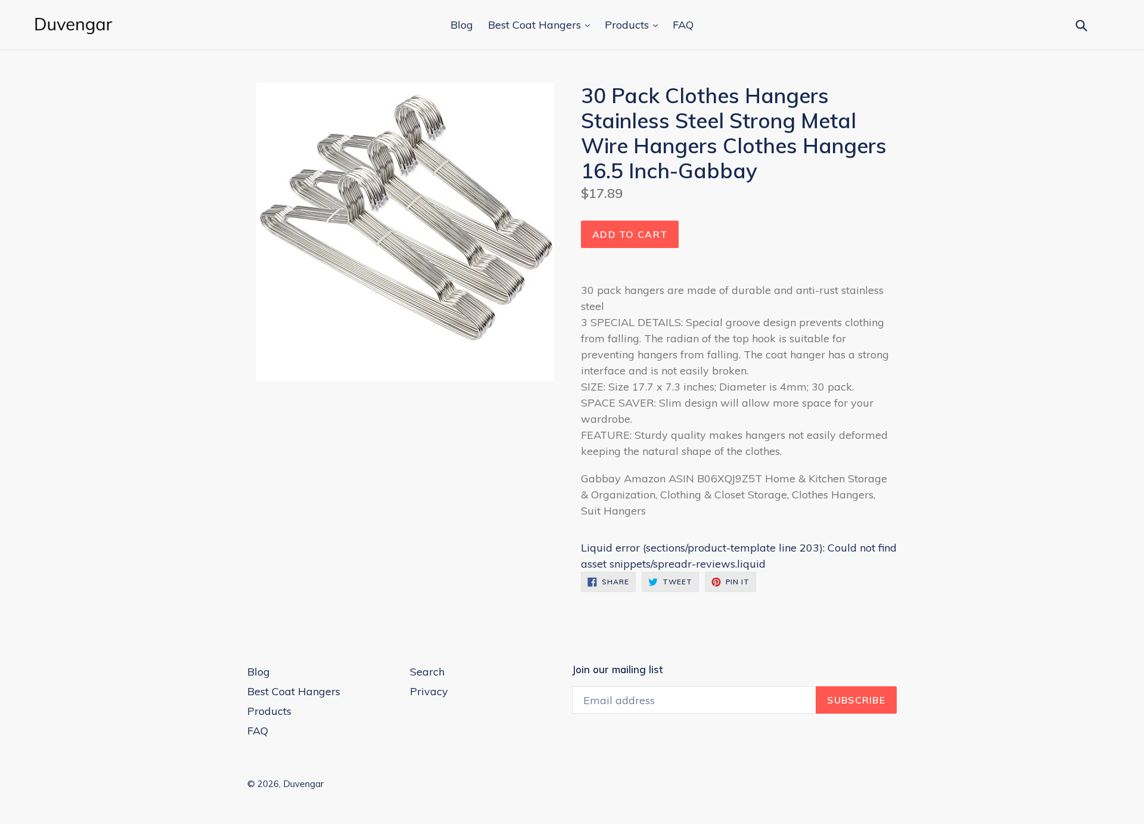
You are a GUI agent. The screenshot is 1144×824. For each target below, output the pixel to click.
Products (628, 25)
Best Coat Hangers (536, 25)
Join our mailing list (617, 670)
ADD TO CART (629, 234)
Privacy (429, 691)
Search (427, 672)
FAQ (683, 25)
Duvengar (303, 783)
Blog (461, 25)
